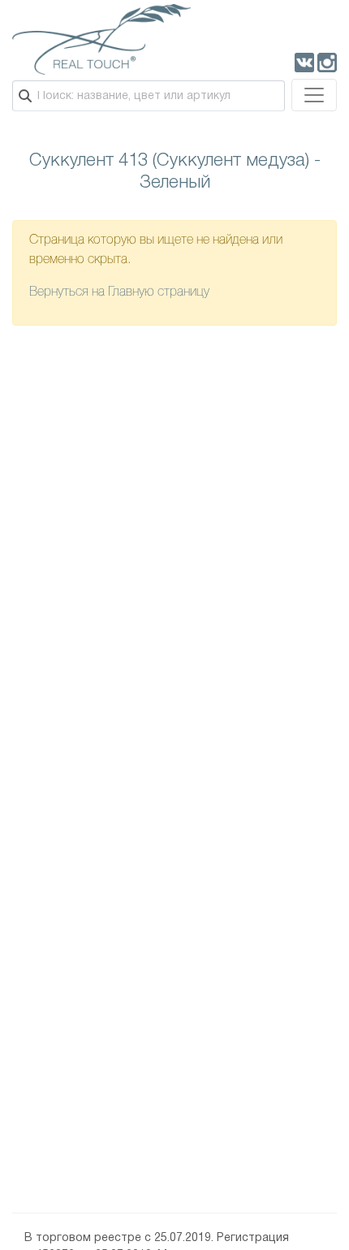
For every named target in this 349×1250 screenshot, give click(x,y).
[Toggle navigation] (314, 95)
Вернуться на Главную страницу (119, 292)
